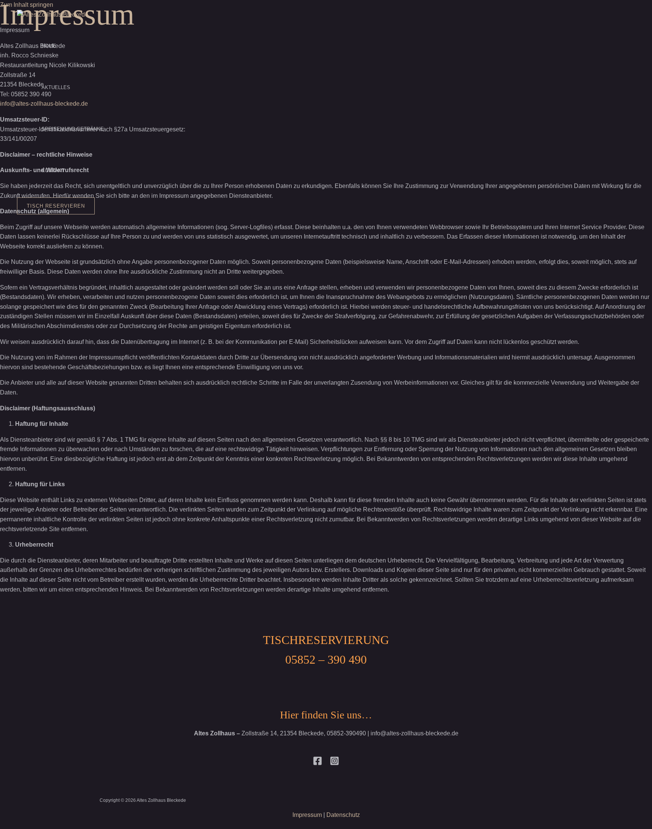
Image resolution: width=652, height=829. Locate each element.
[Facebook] (317, 763)
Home (49, 46)
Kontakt (53, 170)
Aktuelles (56, 87)
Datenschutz (343, 815)
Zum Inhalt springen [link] (26, 5)
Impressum (307, 815)
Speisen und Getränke (73, 129)
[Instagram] (334, 763)
